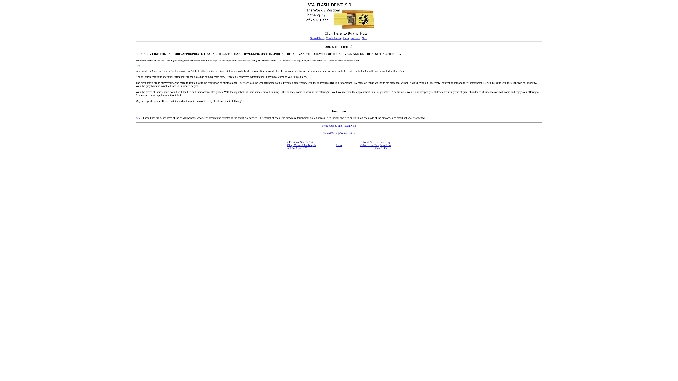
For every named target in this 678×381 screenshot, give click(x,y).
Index (346, 38)
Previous (355, 38)
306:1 (139, 117)
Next (364, 38)
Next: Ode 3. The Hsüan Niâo (339, 125)
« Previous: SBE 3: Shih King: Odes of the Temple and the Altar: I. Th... (301, 145)
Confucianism (333, 38)
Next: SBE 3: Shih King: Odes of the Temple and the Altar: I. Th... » (375, 145)
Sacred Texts (317, 38)
